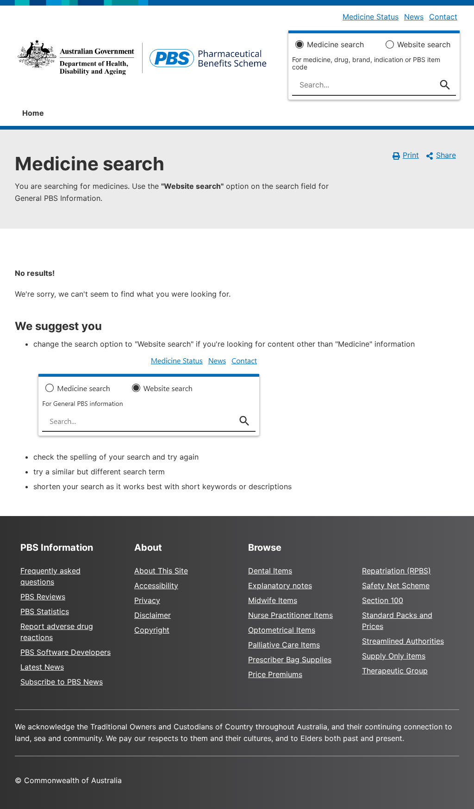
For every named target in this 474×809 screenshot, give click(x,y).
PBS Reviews (42, 596)
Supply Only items (393, 655)
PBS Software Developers (65, 652)
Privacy (147, 600)
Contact (443, 16)
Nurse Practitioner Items (290, 615)
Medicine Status (371, 16)
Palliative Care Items (284, 644)
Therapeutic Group (395, 670)
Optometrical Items (281, 630)
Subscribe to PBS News (61, 681)
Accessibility (156, 585)
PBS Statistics (44, 611)
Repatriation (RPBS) (396, 570)
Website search (423, 44)
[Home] (142, 60)
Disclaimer (152, 615)
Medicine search (335, 44)
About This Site (161, 570)
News (414, 16)
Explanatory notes (280, 585)
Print (411, 155)
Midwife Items (272, 600)
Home (33, 113)
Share (446, 155)
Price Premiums (275, 674)
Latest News (42, 667)
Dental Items (270, 570)
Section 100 (382, 600)
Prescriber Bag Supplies (289, 659)
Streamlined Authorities (403, 641)
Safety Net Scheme (396, 585)
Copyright (151, 630)
